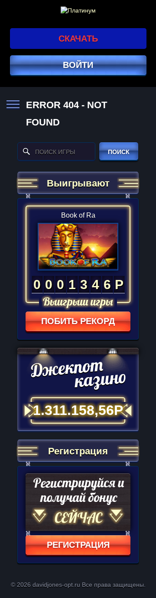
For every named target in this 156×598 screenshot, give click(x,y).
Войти (78, 65)
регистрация (78, 545)
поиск (119, 151)
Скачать (78, 38)
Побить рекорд (78, 321)
